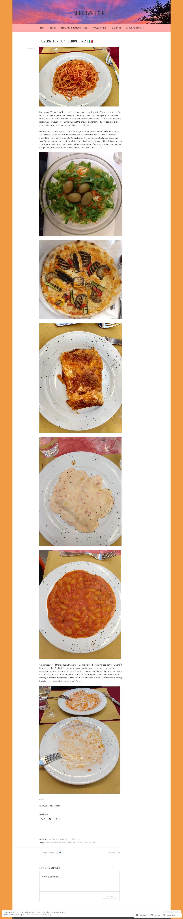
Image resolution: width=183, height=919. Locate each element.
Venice (94, 842)
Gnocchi (58, 842)
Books (53, 28)
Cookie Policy (47, 915)
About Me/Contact (135, 28)
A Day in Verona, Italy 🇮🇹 (51, 853)
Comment (110, 896)
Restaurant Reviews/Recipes (74, 28)
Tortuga (88, 842)
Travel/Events (99, 28)
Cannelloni (50, 842)
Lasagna (69, 842)
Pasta (75, 842)
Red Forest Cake (113, 853)
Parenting (116, 28)
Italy (63, 842)
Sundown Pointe (91, 12)
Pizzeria (81, 842)
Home (42, 28)
